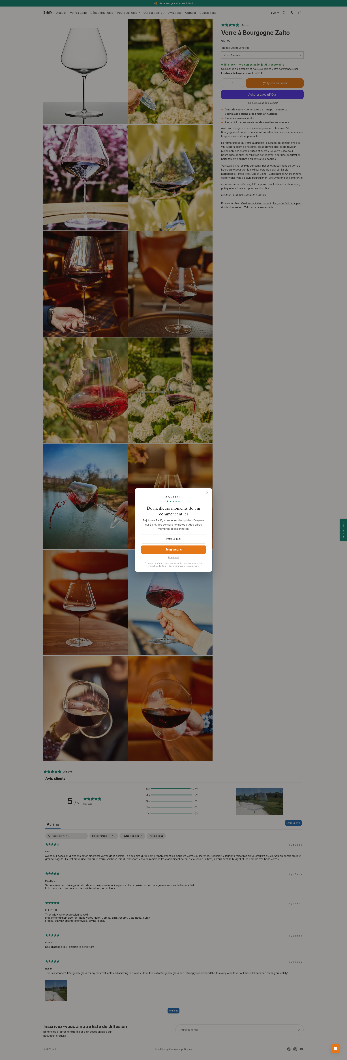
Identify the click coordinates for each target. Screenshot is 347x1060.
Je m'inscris (173, 549)
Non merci (173, 557)
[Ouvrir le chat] (335, 1048)
